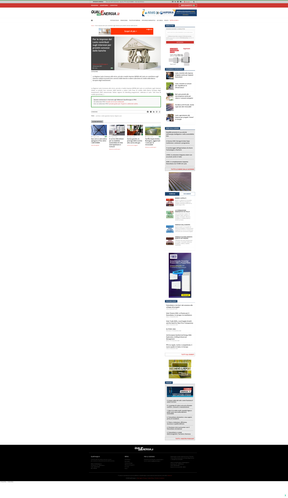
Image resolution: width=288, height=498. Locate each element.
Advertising (104, 5)
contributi (98, 116)
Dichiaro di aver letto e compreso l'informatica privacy (180, 36)
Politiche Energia (134, 20)
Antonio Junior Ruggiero (132, 145)
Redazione (94, 5)
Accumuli (160, 20)
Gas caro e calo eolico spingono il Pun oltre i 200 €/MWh (99, 141)
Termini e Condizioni (159, 478)
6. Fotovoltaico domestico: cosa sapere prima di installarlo (179, 418)
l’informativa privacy (184, 37)
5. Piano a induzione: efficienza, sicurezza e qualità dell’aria (177, 423)
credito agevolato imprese (107, 116)
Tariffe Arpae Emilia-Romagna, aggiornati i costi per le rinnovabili (152, 142)
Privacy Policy (3, 481)
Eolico (166, 20)
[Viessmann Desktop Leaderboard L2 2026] (126, 31)
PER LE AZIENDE (149, 456)
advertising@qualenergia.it (154, 461)
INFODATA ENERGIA (98, 1)
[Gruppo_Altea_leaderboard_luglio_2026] (169, 12)
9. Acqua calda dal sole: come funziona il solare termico (180, 401)
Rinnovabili (124, 20)
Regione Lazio (118, 116)
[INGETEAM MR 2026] (180, 56)
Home (92, 25)
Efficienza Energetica (148, 20)
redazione (169, 475)
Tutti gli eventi (187, 354)
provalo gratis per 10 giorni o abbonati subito (123, 104)
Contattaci (114, 5)
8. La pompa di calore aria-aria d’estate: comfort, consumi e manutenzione (179, 406)
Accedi (188, 2)
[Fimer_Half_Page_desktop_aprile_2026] (180, 275)
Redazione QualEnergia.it (100, 64)
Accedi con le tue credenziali (115, 102)
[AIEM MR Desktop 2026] (180, 181)
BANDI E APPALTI (180, 198)
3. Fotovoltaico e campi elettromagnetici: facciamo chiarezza (179, 433)
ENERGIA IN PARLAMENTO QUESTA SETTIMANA (183, 237)
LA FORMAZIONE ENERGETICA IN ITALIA (182, 211)
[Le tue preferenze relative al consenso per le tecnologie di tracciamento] (285, 495)
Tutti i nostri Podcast (185, 439)
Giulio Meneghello (95, 145)
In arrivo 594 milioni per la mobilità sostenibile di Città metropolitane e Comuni (116, 143)
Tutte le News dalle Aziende (182, 169)
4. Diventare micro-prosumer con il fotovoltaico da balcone (178, 428)
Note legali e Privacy (142, 478)
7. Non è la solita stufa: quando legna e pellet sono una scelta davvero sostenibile (179, 412)
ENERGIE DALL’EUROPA (182, 224)
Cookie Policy (151, 478)
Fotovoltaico (114, 20)
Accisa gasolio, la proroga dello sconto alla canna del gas (134, 141)
